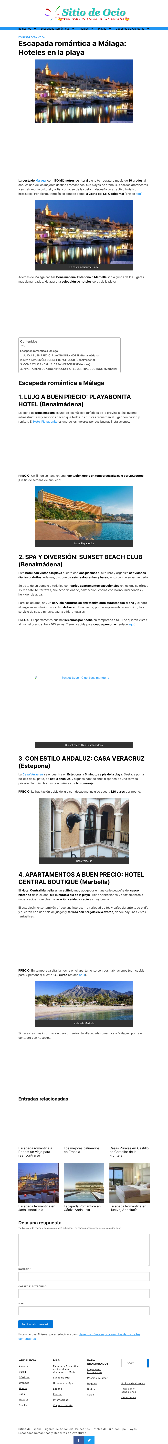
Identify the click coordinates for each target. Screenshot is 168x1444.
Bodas (91, 1389)
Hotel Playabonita (45, 421)
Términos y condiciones (128, 1390)
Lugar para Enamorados (94, 1371)
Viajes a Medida (63, 1405)
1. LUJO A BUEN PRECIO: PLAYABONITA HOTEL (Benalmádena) (60, 355)
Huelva (23, 1388)
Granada (24, 1382)
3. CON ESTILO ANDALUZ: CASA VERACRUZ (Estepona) (55, 364)
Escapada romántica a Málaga (39, 351)
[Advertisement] (84, 151)
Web (21, 1303)
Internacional (61, 1399)
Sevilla (23, 1405)
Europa (57, 1394)
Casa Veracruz (32, 774)
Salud (90, 1394)
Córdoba (24, 1377)
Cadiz (22, 1371)
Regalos (92, 1383)
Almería (23, 1366)
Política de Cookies (133, 1383)
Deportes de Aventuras (130, 28)
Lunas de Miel (61, 1377)
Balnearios (24, 28)
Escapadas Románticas (55, 28)
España (57, 1388)
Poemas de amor (97, 1378)
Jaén (22, 1394)
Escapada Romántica (31, 37)
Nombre (24, 1269)
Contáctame (128, 1397)
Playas (102, 28)
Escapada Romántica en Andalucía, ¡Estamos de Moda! (66, 1369)
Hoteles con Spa (63, 1383)
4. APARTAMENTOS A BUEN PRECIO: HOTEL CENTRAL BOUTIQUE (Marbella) (68, 368)
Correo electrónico (33, 1286)
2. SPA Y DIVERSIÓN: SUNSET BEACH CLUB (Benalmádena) (57, 359)
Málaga (40, 180)
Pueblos (84, 28)
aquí (139, 193)
